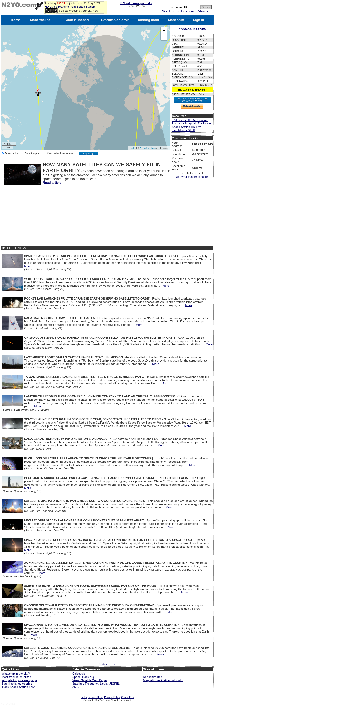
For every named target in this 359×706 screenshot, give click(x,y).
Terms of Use (95, 697)
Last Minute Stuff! (183, 130)
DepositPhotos (152, 677)
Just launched (77, 19)
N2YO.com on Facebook (178, 11)
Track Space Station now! (18, 687)
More (27, 266)
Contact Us (127, 697)
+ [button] (164, 30)
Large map (88, 153)
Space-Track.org (83, 677)
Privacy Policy (112, 697)
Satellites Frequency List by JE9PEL (96, 683)
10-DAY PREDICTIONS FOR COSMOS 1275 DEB (192, 99)
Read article (52, 182)
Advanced (203, 11)
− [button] (164, 37)
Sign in (198, 19)
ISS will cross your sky (136, 3)
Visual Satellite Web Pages (89, 680)
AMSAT (77, 687)
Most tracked (40, 19)
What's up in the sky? (16, 673)
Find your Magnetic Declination (192, 123)
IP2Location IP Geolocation (190, 120)
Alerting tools (148, 19)
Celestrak (78, 673)
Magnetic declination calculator (163, 680)
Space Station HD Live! (187, 126)
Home (15, 19)
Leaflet (132, 148)
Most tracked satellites (16, 677)
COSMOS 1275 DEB (192, 29)
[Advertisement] (107, 216)
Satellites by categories (17, 683)
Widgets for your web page (19, 680)
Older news (107, 664)
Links (84, 697)
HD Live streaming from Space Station (70, 6)
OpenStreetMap (148, 148)
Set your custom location (192, 176)
